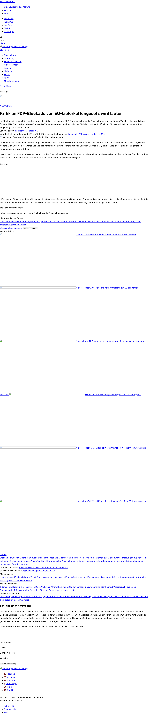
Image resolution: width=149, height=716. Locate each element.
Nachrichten (10, 55)
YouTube (8, 25)
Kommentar (6, 642)
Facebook (8, 18)
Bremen (7, 68)
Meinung (8, 71)
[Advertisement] (74, 181)
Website (4, 658)
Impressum (9, 706)
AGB (6, 712)
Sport (6, 78)
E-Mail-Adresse (8, 653)
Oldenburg (9, 58)
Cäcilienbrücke (61, 567)
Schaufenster (12, 81)
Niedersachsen (11, 65)
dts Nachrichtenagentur (26, 131)
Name (3, 647)
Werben (7, 10)
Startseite (4, 228)
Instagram (8, 22)
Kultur (7, 74)
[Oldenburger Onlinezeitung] (14, 668)
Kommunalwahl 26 (12, 61)
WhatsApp (9, 31)
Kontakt (7, 13)
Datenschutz (10, 709)
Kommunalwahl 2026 (29, 567)
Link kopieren (33, 228)
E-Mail (102, 134)
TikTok (7, 28)
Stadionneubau (46, 567)
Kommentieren (16, 228)
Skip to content (7, 1)
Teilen (25, 228)
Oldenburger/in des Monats (17, 7)
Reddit (94, 134)
